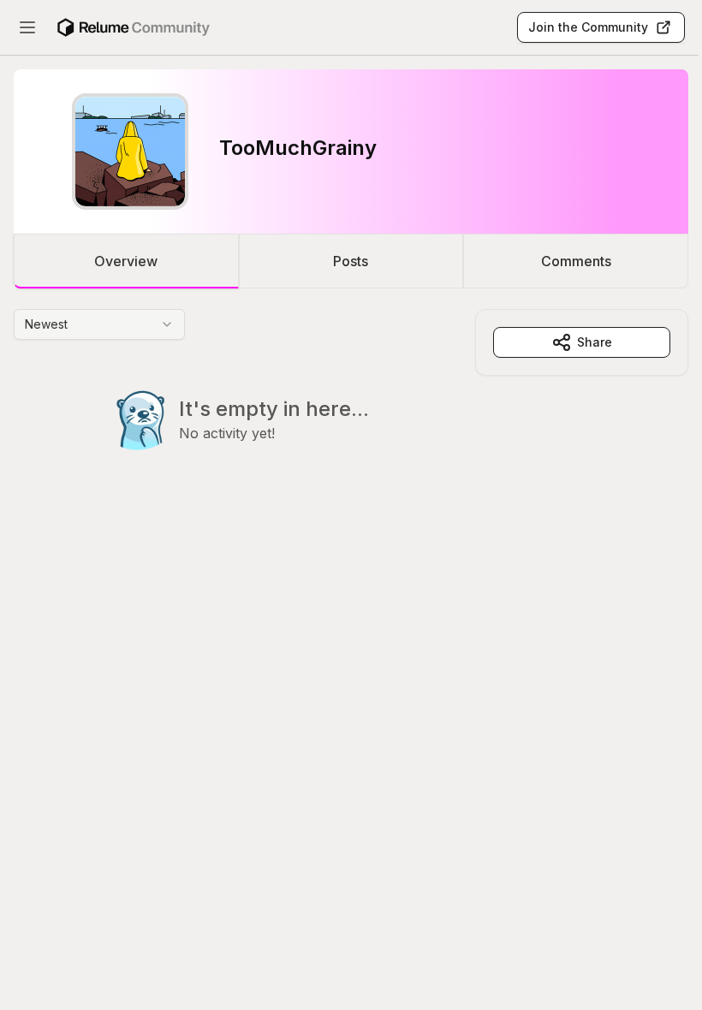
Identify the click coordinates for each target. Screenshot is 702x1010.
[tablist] (351, 261)
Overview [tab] (126, 261)
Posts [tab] (350, 261)
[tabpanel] (351, 414)
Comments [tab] (576, 261)
